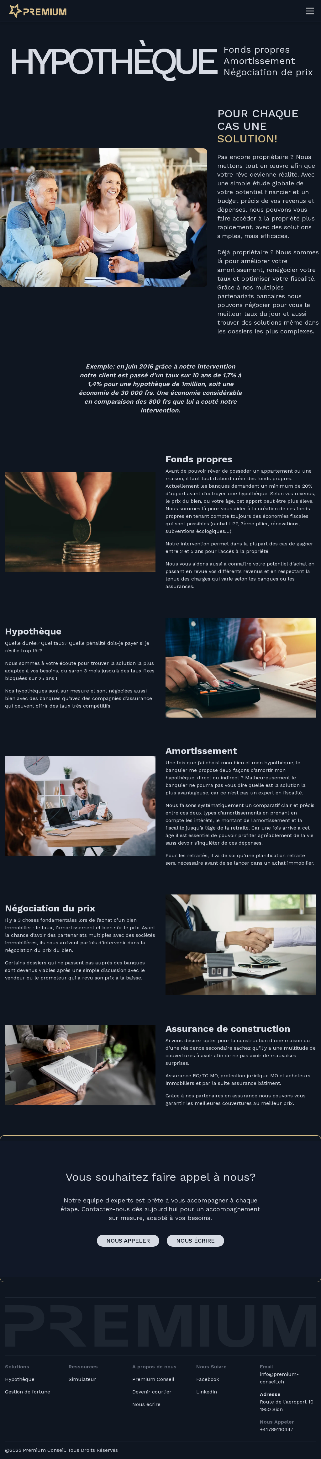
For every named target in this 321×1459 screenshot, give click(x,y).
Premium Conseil (153, 1379)
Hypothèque (19, 1379)
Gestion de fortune (27, 1392)
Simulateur (82, 1379)
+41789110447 (276, 1429)
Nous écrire (195, 1240)
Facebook (207, 1379)
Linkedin (206, 1392)
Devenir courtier (151, 1392)
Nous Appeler (128, 1240)
